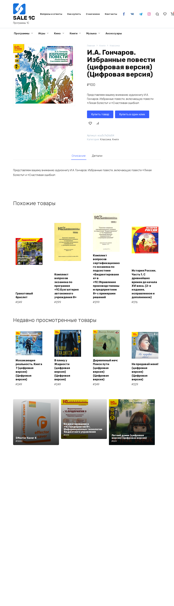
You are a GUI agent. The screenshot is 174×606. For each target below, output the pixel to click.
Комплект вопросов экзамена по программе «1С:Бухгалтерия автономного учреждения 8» (66, 286)
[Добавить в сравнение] (97, 123)
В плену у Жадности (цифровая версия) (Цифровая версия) (62, 370)
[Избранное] (165, 14)
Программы (21, 33)
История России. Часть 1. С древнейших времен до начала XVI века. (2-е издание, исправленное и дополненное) (144, 284)
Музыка (91, 33)
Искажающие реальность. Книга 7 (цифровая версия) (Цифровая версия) (29, 370)
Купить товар (100, 114)
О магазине (93, 14)
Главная (91, 45)
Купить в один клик (132, 114)
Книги (73, 33)
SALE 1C (24, 18)
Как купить (74, 14)
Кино (57, 33)
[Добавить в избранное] (90, 123)
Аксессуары (114, 33)
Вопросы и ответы (51, 14)
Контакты (111, 14)
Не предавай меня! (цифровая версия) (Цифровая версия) (145, 372)
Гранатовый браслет (24, 295)
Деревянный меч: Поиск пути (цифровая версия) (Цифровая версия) (105, 370)
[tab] (78, 156)
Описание (79, 155)
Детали (97, 155)
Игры (41, 33)
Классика (115, 45)
